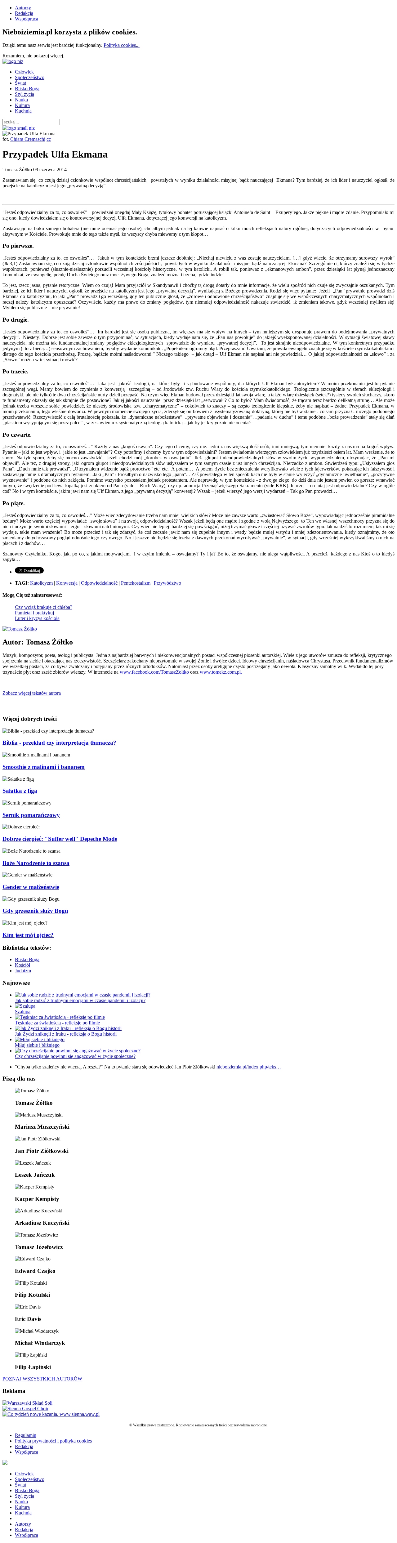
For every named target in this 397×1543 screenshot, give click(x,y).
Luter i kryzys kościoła (37, 618)
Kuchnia (23, 111)
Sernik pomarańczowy (31, 815)
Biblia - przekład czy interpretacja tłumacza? (59, 742)
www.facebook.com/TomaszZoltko (154, 672)
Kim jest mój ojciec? (28, 935)
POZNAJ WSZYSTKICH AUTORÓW (42, 1378)
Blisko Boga (27, 88)
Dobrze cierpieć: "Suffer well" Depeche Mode (59, 839)
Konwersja (67, 583)
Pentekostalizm (135, 583)
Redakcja (24, 13)
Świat (20, 83)
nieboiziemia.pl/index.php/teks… (248, 1066)
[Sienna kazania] (51, 1414)
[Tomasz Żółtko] (19, 628)
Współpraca (26, 18)
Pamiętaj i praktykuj (34, 612)
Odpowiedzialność (99, 583)
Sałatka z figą (19, 790)
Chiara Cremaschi (27, 139)
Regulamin (25, 1435)
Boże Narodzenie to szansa (35, 863)
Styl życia (24, 94)
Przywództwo (167, 583)
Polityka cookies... (122, 45)
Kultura (22, 105)
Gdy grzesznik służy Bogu (35, 911)
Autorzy (23, 7)
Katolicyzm (41, 583)
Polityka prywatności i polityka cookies (53, 1440)
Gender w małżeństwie (30, 887)
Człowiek (24, 71)
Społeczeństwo (29, 77)
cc (49, 139)
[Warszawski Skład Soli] (27, 1403)
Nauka (21, 99)
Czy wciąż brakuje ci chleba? (43, 607)
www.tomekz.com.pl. (221, 672)
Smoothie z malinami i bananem (43, 767)
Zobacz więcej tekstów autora (31, 693)
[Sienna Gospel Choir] (25, 1408)
